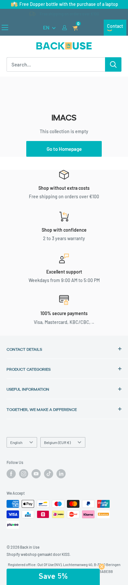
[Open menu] (5, 27)
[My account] (64, 27)
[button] (53, 577)
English (16, 442)
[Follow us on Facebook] (11, 473)
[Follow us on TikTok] (48, 473)
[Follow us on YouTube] (36, 473)
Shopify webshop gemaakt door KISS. (39, 554)
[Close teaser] (101, 566)
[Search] (113, 64)
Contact (115, 26)
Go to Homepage (64, 149)
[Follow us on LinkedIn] (61, 473)
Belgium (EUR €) (57, 442)
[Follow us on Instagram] (23, 473)
